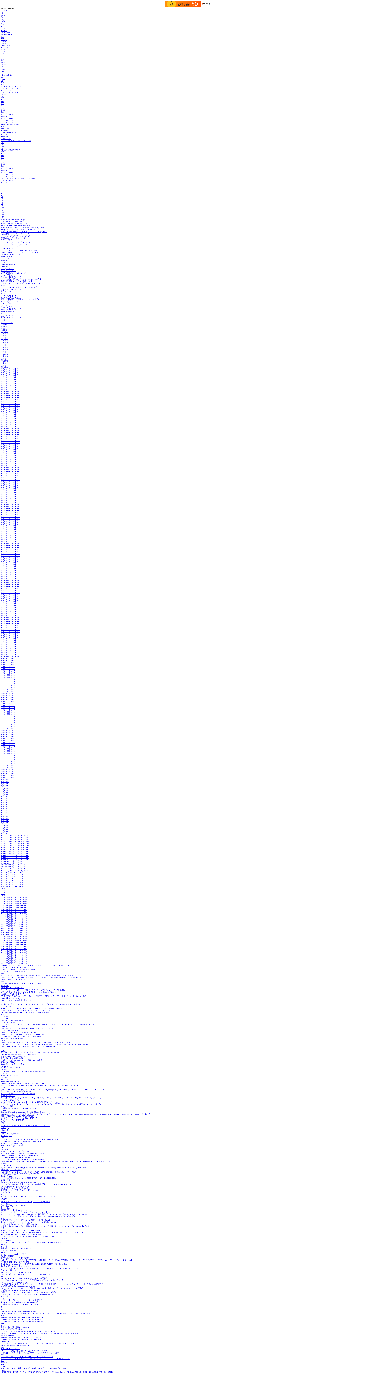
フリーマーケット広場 (8, 132)
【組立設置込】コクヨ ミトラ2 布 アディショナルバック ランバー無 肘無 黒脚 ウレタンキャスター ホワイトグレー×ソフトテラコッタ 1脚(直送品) (52, 1284)
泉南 (2, 112)
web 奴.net (4, 47)
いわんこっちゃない (8, 1022)
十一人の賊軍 (5, 1208)
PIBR (2, 1364)
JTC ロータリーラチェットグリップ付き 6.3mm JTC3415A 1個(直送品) (25, 1012)
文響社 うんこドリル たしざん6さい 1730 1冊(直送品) (19, 1032)
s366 (2, 61)
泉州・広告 (5, 128)
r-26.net (3, 36)
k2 (1, 57)
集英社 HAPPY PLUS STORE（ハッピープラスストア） (20, 299)
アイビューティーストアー (10, 369)
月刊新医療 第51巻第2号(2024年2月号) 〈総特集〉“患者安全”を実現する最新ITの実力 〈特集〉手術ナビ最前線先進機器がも (44, 996)
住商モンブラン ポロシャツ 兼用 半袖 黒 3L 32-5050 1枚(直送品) (23, 1034)
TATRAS (4, 1198)
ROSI (2, 1315)
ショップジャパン (7, 323)
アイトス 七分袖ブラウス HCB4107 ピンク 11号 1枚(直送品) (21, 1300)
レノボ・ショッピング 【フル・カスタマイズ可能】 (19, 250)
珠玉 (2, 55)
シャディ (4, 293)
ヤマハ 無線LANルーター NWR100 (13, 1206)
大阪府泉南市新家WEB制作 (10, 124)
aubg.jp (3, 79)
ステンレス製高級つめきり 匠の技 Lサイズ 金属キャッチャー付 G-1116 (25, 1126)
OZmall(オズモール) (7, 267)
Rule (2, 1276)
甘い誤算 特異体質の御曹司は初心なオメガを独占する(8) (21, 1234)
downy (3, 1040)
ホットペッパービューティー (11, 285)
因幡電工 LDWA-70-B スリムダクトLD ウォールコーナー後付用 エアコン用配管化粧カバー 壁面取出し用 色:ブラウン (42, 1333)
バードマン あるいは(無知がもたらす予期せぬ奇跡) (19, 1224)
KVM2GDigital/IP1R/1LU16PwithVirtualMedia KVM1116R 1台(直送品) (24, 1278)
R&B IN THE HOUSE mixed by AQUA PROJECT (17, 1116)
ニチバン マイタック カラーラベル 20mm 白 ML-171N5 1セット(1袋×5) (25, 1212)
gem (2, 66)
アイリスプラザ (6, 240)
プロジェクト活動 (7, 1106)
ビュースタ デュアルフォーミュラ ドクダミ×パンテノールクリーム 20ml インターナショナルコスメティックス (39, 1268)
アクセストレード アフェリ (11, 86)
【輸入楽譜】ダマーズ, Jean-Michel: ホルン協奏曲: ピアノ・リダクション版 (27, 1028)
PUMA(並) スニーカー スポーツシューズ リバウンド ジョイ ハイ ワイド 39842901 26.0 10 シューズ (35, 965)
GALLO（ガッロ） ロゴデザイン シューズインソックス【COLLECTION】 (27, 1010)
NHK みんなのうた (7, 1192)
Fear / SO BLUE (6, 1240)
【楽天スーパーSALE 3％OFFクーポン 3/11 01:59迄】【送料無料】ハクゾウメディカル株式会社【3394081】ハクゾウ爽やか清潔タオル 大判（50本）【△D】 (56, 1161)
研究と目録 (5, 1016)
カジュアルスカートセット (10, 1349)
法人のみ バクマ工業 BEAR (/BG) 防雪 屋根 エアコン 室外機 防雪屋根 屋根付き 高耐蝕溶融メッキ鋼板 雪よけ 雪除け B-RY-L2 (45, 1168)
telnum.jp (4, 40)
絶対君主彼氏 (5, 1180)
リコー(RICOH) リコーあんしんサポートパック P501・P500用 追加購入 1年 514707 (29, 1294)
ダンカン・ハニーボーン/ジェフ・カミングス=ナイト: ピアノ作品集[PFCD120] (28, 1222)
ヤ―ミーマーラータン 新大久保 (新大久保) (16, 1092)
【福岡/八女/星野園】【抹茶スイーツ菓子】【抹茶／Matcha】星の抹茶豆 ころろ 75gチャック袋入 (35, 1042)
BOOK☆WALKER (7, 311)
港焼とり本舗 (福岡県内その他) (12, 1038)
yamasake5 (4, 1149)
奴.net (3, 51)
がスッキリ (5, 1018)
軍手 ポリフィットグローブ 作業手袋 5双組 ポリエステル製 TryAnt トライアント (29, 1196)
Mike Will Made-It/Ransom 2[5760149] (13, 1056)
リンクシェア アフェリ (9, 88)
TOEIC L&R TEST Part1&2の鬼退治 (13, 971)
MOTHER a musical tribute (9, 1030)
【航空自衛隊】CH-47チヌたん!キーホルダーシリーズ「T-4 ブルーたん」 (26, 1274)
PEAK (3, 1366)
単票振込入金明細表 (8, 1062)
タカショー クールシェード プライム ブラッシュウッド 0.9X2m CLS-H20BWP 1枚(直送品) (32, 1242)
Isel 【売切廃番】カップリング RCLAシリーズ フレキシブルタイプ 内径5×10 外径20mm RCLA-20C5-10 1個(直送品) (41, 1004)
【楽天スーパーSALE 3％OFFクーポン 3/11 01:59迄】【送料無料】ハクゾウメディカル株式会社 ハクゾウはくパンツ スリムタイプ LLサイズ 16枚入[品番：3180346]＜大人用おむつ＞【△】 (66, 1260)
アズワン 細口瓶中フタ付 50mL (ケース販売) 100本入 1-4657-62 (22, 1153)
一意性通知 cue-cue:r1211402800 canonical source (17, 234)
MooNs (3, 1138)
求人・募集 (5, 134)
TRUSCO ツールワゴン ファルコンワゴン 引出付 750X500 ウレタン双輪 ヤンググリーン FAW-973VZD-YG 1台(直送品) (42, 1288)
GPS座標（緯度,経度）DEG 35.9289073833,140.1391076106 (21, 1339)
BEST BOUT (5, 1079)
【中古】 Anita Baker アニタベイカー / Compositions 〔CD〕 (21, 1155)
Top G (3, 1048)
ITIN (2, 1148)
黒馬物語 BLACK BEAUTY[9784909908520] (16, 1248)
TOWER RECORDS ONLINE (11, 289)
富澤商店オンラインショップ (11, 317)
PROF (3, 1355)
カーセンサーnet (6, 256)
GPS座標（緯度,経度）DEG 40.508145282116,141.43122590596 (22, 984)
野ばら (3, 973)
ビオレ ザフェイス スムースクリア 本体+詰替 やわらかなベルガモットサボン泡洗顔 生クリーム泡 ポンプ (38, 975)
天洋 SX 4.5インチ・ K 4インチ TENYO (14, 223)
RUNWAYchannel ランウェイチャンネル (15, 835)
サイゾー (4, 1002)
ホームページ (5, 100)
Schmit (3, 1244)
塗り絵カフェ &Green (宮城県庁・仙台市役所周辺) (18, 969)
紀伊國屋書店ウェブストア (10, 265)
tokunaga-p (4, 1066)
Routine (3, 1252)
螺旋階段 (4, 1073)
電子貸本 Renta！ (7, 291)
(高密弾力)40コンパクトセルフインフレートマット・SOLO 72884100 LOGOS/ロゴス (30, 1052)
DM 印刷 (4, 1077)
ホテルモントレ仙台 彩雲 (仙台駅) (12, 1058)
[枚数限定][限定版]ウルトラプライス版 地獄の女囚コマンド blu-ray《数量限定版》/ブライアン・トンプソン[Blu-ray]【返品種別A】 (46, 1226)
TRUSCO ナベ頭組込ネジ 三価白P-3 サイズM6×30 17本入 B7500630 (24, 1351)
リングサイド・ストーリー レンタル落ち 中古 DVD (19, 1118)
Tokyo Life (4, 332)
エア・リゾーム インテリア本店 (12, 872)
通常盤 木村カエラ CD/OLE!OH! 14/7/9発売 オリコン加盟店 (21, 1060)
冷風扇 (3, 1087)
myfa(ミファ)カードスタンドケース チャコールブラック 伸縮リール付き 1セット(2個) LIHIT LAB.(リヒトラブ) (39, 1085)
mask (2, 71)
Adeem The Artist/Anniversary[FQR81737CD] (15, 1282)
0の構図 (3, 1163)
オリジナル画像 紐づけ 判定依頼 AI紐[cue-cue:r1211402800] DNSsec (24, 232)
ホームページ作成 (7, 114)
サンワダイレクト (7, 315)
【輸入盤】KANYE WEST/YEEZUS (13, 998)
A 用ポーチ (5, 1130)
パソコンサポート (7, 120)
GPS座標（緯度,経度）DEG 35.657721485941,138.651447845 (21, 1319)
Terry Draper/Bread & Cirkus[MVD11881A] (15, 1186)
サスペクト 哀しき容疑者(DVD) (12, 1144)
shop (2, 82)
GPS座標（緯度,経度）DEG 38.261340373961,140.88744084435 (22, 1321)
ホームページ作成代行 (8, 118)
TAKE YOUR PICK (7, 1256)
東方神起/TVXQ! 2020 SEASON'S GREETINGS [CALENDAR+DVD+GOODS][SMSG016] (31, 1008)
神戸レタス (5, 780)
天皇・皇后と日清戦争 (8, 1250)
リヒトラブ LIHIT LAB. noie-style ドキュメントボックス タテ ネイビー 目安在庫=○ (29, 1139)
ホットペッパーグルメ (8, 271)
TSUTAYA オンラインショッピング (13, 238)
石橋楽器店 (5, 260)
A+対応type (5, 1128)
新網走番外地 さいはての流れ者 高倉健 (14, 1188)
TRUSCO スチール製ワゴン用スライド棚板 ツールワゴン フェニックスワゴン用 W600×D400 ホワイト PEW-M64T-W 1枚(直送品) (45, 1313)
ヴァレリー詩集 (6, 1006)
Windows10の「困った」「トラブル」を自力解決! (18, 1094)
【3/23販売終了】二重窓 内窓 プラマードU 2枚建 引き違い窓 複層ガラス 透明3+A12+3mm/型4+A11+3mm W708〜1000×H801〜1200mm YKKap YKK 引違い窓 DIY (57, 1372)
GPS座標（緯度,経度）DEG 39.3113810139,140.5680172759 (21, 1304)
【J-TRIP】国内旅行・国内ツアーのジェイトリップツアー (21, 287)
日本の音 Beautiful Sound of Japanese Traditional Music (18, 1182)
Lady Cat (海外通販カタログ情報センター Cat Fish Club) (20, 252)
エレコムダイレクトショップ (11, 297)
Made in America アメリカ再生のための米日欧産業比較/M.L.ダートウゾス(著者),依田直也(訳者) (33, 1368)
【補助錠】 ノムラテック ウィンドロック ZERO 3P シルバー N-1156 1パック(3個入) (30, 1353)
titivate (3, 888)
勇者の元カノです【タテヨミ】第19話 (14, 1064)
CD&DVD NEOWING (8, 295)
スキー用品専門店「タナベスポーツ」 (14, 897)
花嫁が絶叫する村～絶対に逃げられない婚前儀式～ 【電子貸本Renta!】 (26, 1220)
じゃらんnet (5, 258)
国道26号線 (5, 130)
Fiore (2, 1050)
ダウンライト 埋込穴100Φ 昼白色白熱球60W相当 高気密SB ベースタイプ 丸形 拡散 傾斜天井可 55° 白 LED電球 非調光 (42, 1232)
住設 (2, 24)
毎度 (2, 126)
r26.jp (2, 38)
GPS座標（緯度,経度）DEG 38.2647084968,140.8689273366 (21, 1141)
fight (2, 1218)
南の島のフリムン (7, 1176)
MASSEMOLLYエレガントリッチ (12, 994)
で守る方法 (5, 982)
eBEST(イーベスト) (7, 269)
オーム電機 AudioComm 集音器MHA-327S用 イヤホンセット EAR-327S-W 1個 (28, 1331)
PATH (3, 1200)
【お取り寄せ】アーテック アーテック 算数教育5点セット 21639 (23, 1071)
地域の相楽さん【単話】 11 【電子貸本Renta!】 (17, 1258)
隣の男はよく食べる (8, 1096)
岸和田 (3, 106)
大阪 (2, 102)
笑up (2, 77)
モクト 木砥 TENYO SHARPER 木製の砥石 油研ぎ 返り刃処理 (22, 228)
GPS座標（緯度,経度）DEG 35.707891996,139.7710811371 (20, 1174)
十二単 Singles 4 (6, 1136)
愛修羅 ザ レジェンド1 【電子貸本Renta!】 (15, 1151)
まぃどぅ (4, 31)
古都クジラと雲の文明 (8, 1270)
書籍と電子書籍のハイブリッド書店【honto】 (17, 281)
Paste (2, 1323)
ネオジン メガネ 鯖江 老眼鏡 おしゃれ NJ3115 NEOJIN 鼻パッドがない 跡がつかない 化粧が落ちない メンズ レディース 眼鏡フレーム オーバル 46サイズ (54, 1090)
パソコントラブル (7, 122)
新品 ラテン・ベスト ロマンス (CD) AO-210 (16, 1272)
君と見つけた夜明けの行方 (10, 1100)
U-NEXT (4, 319)
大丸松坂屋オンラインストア (11, 277)
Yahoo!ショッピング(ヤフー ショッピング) (15, 236)
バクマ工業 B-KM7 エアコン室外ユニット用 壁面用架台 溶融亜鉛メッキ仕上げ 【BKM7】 (32, 1280)
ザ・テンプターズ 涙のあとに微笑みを (14, 1254)
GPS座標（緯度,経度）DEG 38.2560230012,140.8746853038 (21, 1036)
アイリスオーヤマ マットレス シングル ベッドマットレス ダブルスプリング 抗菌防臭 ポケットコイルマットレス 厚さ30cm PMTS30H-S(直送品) (51, 1104)
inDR (2, 1124)
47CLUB (4, 305)
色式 (2, 1228)
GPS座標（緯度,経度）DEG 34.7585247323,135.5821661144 (21, 1337)
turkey (3, 70)
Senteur (3, 1069)
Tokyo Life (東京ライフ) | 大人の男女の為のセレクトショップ (22, 283)
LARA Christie (5, 321)
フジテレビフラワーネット (10, 301)
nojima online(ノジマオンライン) (12, 254)
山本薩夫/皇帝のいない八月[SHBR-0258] (15, 1266)
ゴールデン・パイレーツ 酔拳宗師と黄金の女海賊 (18, 1311)
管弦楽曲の (5, 986)
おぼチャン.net (6, 45)
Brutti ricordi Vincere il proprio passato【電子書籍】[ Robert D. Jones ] (23, 1112)
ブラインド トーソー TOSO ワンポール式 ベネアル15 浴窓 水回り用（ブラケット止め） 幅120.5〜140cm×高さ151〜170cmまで (45, 1214)
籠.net (3, 49)
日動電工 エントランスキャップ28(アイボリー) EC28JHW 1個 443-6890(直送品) (28, 1292)
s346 (2, 59)
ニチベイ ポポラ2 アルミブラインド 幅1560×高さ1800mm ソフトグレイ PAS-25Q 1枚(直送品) (33, 990)
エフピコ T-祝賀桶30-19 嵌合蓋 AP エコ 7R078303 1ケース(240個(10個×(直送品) (28, 992)
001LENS (4, 325)
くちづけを (5, 1246)
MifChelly (4, 1132)
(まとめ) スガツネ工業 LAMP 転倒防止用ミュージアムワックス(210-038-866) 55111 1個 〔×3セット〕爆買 (37, 1343)
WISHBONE (5, 1341)
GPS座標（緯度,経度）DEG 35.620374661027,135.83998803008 (22, 1317)
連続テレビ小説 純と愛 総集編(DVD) (13, 1329)
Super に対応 (5, 1296)
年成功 (3, 1122)
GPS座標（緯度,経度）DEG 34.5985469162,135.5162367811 (21, 1290)
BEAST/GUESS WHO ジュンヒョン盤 (14, 1210)
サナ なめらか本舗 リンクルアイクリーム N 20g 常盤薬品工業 (22, 1159)
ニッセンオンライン (8, 248)
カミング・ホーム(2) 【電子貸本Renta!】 (15, 1120)
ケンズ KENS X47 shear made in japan (13, 221)
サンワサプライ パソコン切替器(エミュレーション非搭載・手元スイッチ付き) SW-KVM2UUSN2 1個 (36, 1184)
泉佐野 (3, 110)
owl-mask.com (5, 33)
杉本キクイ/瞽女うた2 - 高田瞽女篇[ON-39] (16, 1000)
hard (2, 1347)
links (2, 143)
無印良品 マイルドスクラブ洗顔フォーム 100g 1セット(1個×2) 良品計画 (25, 1202)
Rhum (3, 1308)
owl (2, 68)
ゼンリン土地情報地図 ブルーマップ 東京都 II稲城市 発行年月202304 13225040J (28, 1178)
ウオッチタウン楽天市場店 (10, 1134)
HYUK (3, 1370)
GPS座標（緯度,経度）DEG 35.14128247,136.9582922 (19, 1108)
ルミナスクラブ (6, 307)
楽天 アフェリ (6, 90)
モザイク (4, 1362)
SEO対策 (4, 116)
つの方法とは (5, 1238)
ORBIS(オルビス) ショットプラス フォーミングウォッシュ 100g (23, 1083)
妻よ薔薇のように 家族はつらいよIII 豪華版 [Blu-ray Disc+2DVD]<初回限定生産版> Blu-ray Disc (34, 1264)
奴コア (3, 53)
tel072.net (4, 43)
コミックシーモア (7, 313)
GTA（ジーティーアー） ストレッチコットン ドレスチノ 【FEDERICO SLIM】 (28, 1046)
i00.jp (2, 81)
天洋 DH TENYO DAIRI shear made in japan (15, 225)
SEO (2, 98)
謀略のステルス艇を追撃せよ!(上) (12, 988)
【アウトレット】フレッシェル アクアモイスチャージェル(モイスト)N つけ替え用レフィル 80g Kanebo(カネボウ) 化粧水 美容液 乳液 (47, 1024)
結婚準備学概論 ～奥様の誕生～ (12, 1020)
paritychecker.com (6, 34)
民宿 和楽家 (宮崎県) (8, 1335)
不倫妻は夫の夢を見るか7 (10, 1081)
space (2, 1014)
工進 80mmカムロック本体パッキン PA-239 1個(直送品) (20, 1302)
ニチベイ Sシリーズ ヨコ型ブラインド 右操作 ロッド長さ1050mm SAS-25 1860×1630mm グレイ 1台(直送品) (38, 1216)
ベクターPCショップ (8, 275)
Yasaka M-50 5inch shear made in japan (13, 220)
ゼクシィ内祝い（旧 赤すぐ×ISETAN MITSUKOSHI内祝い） (22, 279)
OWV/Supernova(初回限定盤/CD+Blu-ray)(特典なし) (18, 1157)
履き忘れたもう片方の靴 (9, 1075)
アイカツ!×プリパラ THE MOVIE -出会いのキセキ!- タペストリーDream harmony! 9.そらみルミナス (35, 1359)
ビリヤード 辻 (6, 139)
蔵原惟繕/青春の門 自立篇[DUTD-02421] (15, 1327)
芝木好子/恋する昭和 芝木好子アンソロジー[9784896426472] (21, 1230)
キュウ (3, 26)
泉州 (2, 104)
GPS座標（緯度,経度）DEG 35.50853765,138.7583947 (19, 1286)
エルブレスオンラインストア (11, 309)
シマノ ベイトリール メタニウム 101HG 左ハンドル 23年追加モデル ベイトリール (29, 1102)
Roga (2, 1310)
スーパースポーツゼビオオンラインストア (16, 242)
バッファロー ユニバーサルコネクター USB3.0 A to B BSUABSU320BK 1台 (27, 1357)
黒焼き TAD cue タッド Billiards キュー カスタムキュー (20, 230)
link (2, 12)
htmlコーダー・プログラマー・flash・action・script (18, 178)
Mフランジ (4, 1194)
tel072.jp (3, 41)
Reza (2, 1306)
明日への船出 (5, 1204)
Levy (2, 1298)
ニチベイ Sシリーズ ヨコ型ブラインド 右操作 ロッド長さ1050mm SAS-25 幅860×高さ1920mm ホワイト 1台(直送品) (41, 977)
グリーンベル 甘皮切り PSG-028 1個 (13, 967)
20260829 (4, 10)
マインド (4, 29)
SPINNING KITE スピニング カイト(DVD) (15, 1262)
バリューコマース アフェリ (11, 92)
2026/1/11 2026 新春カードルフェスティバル (16, 141)
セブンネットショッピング (10, 246)
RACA (3, 1325)
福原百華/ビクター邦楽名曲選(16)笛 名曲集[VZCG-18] (19, 1190)
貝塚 (2, 108)
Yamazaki (4, 1110)
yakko (3, 62)
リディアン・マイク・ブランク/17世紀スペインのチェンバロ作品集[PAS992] (27, 1236)
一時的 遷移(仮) (6, 75)
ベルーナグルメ (6, 303)
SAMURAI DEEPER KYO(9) (10, 1068)
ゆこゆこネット (6, 262)
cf (1, 73)
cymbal (3, 16)
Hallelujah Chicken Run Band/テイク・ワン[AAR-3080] (19, 1054)
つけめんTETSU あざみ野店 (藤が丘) (13, 1146)
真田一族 (4, 1026)
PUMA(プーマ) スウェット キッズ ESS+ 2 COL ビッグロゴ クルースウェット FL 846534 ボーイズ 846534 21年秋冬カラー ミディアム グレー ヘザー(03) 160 (54, 1098)
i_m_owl (3, 64)
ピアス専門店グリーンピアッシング (13, 273)
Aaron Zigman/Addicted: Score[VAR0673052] (15, 1345)
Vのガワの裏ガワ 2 (7, 1166)
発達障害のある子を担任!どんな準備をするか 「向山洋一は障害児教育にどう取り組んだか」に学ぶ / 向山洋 (38, 1172)
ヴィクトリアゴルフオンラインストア (14, 244)
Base (2, 1361)
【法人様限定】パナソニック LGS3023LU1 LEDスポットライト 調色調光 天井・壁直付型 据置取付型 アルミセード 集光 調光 (44, 1044)
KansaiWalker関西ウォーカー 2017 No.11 (14, 979)
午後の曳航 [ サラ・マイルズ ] (11, 1170)
